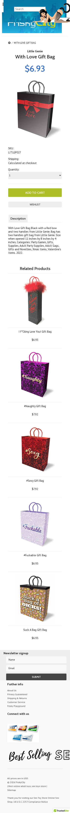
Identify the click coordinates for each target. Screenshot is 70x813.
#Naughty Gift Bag (35, 406)
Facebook (29, 721)
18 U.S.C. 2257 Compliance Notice (30, 801)
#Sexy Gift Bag (35, 480)
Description (18, 218)
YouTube (16, 721)
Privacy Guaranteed (17, 694)
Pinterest (22, 721)
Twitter (9, 721)
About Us (11, 690)
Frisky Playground (16, 706)
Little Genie (35, 51)
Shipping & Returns (17, 698)
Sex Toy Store (40, 797)
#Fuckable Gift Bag (35, 555)
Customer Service (16, 702)
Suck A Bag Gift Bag (35, 630)
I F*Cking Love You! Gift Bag (35, 331)
